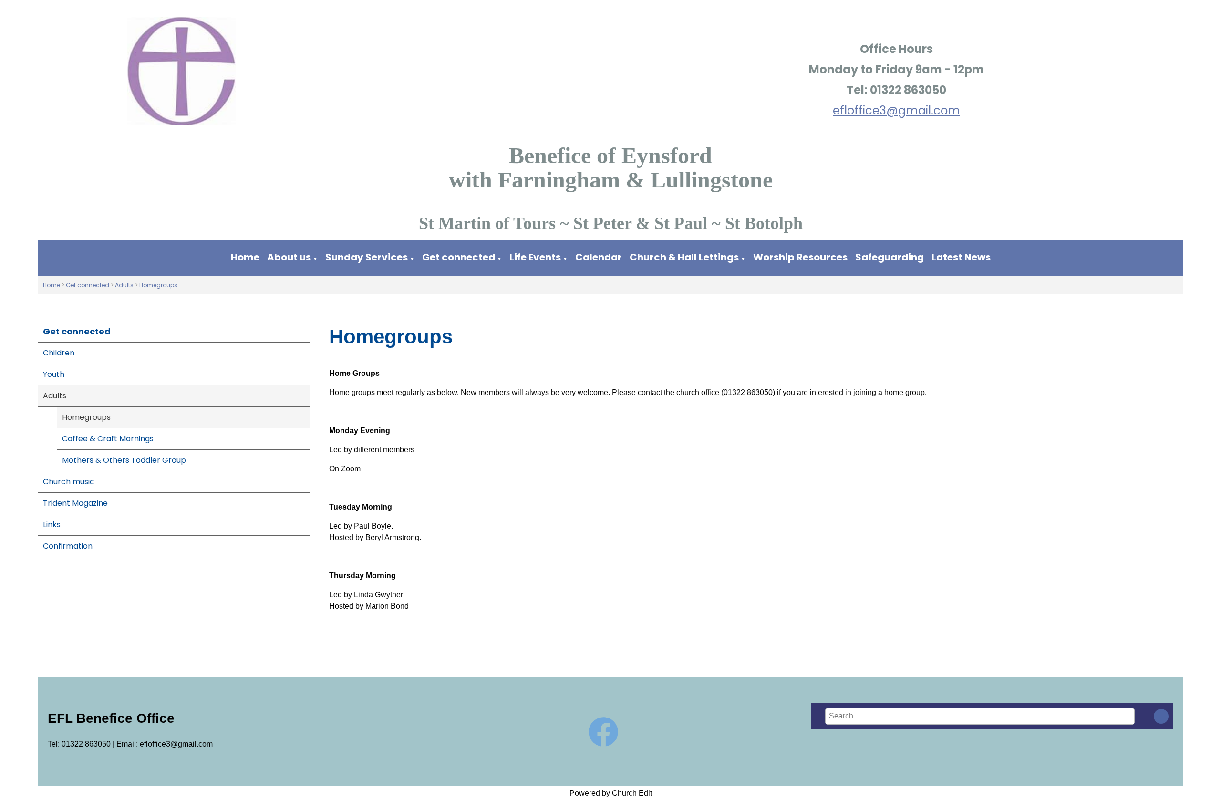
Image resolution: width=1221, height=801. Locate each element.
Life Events (535, 257)
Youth (53, 374)
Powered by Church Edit (610, 793)
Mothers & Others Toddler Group (124, 460)
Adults (124, 285)
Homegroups (158, 285)
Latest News (961, 257)
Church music (68, 481)
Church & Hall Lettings (684, 257)
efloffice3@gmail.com (896, 110)
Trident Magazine (75, 503)
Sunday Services (367, 257)
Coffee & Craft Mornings (108, 438)
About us (289, 257)
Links (52, 524)
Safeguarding (889, 257)
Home (245, 257)
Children (58, 352)
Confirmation (68, 546)
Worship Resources (800, 257)
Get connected (458, 257)
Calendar (598, 257)
